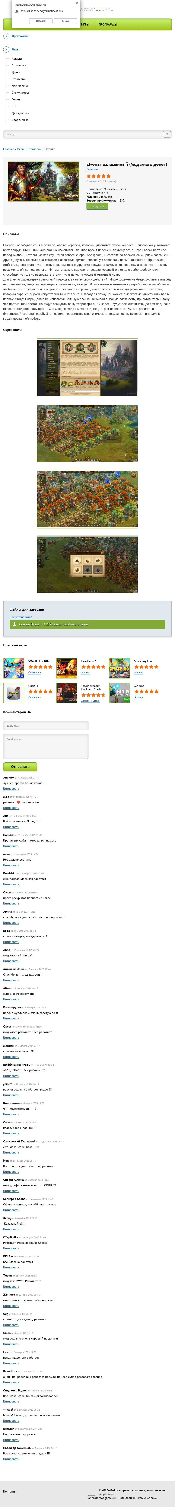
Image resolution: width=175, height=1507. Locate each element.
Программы (108, 24)
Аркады (85, 672)
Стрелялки (34, 672)
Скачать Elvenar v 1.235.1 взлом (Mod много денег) (54, 624)
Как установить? (21, 617)
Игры (85, 24)
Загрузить (97, 206)
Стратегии (92, 169)
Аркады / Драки (90, 701)
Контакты (9, 1491)
